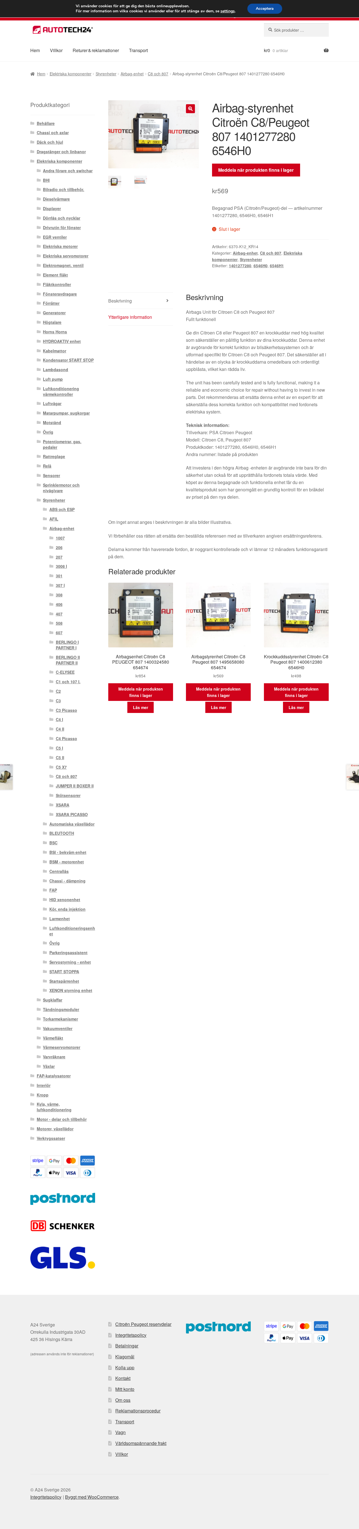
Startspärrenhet (64, 981)
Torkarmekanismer (60, 1019)
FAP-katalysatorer (54, 1076)
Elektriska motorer (60, 246)
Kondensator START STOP (68, 360)
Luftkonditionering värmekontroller (61, 391)
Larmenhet (59, 918)
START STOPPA (64, 971)
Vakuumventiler (57, 1028)
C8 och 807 (158, 73)
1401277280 (240, 265)
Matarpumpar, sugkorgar (66, 413)
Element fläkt (55, 275)
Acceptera (265, 8)
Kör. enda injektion (67, 909)
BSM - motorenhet (66, 862)
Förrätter (51, 303)
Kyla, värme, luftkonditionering (54, 1106)
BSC (53, 842)
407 (59, 614)
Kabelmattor (54, 351)
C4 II (60, 729)
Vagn (120, 1432)
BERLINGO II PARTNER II (68, 660)
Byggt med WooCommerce (92, 1497)
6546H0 (261, 265)
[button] (190, 108)
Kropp (43, 1095)
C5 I (59, 748)
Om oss (122, 1400)
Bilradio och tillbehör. (63, 189)
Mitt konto (124, 1389)
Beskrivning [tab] (120, 301)
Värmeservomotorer (61, 1047)
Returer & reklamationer (96, 50)
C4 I (59, 719)
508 (59, 623)
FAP (53, 890)
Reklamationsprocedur (137, 1410)
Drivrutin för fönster (62, 227)
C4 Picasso (66, 738)
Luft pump (53, 379)
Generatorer (54, 312)
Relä (47, 466)
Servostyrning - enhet (70, 962)
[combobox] (296, 30)
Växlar (49, 1066)
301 (59, 575)
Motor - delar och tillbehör (62, 1119)
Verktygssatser (51, 1138)
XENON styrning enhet (70, 990)
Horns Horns (55, 331)
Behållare (46, 123)
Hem (35, 50)
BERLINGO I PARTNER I (67, 644)
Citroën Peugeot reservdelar (143, 1324)
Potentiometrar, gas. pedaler (62, 444)
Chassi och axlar (53, 132)
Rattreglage (54, 456)
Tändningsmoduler (61, 1009)
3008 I (61, 566)
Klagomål (124, 1356)
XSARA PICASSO (72, 814)
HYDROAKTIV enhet (62, 341)
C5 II (60, 757)
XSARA (62, 805)
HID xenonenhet (64, 899)
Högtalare (52, 322)
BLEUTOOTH (61, 833)
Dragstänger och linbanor (61, 151)
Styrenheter (106, 73)
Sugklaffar (52, 1000)
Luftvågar (52, 403)
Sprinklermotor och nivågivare (61, 487)
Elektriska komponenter (70, 73)
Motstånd (52, 422)
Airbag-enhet (132, 73)
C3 (58, 700)
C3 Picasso (66, 710)
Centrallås (59, 871)
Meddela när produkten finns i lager (256, 170)
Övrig (48, 432)
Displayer (52, 208)
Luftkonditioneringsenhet (72, 931)
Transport (138, 50)
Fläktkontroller (57, 284)
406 (59, 604)
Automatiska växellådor (72, 824)
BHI (46, 180)
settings (227, 11)
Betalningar (126, 1345)
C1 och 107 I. (68, 681)
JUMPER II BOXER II (75, 786)
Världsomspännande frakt (140, 1443)
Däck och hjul (50, 142)
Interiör (43, 1085)
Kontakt (122, 1378)
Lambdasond (55, 369)
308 (59, 595)
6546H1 (277, 265)
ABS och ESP (62, 509)
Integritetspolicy (130, 1335)
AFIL (53, 519)
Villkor (56, 50)
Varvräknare (54, 1056)
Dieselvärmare (56, 199)
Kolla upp (124, 1367)
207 (59, 557)
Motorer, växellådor (55, 1128)
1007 (60, 538)
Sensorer (51, 475)
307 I (60, 585)
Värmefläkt (53, 1038)
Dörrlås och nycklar (61, 218)
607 (59, 632)
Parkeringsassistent (68, 952)
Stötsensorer (68, 795)
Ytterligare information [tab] (130, 317)
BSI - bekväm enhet (67, 852)
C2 (58, 691)
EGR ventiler (55, 237)
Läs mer (140, 707)
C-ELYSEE (65, 672)
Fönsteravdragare (60, 294)
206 (59, 547)
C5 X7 (61, 767)
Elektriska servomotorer (65, 256)
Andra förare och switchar (68, 170)
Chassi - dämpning (67, 881)
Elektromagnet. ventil (63, 265)
